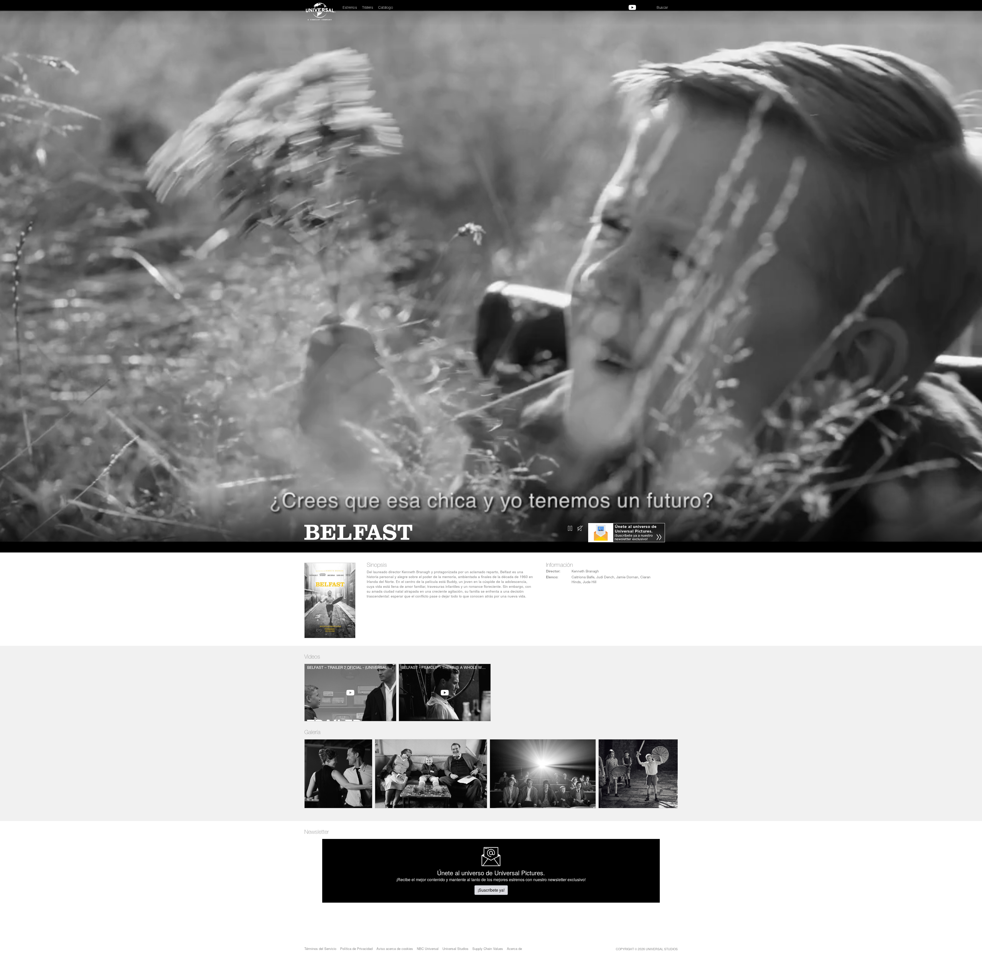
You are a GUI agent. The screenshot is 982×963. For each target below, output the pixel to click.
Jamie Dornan (627, 577)
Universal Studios (455, 948)
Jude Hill (589, 582)
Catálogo (385, 8)
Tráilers (367, 8)
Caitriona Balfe (583, 577)
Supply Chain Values (487, 948)
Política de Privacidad (356, 948)
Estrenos (350, 8)
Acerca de (514, 948)
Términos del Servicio (320, 948)
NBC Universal (428, 948)
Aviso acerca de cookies (394, 948)
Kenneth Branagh (585, 571)
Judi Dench (605, 577)
